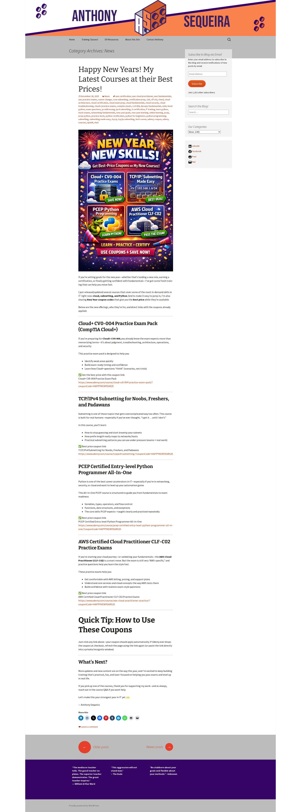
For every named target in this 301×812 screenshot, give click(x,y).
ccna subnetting (120, 99)
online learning (156, 112)
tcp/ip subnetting (126, 119)
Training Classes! (90, 39)
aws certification (123, 96)
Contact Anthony (155, 39)
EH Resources (112, 39)
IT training (150, 109)
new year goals (123, 112)
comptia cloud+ (124, 106)
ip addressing (108, 109)
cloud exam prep (117, 102)
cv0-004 (136, 106)
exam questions (93, 109)
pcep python (84, 116)
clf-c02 (154, 99)
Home (72, 39)
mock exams (84, 112)
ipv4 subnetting (123, 109)
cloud (161, 99)
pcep (166, 112)
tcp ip (114, 119)
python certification (115, 116)
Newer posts (158, 747)
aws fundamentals (162, 96)
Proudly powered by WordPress (84, 805)
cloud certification (99, 102)
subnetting (83, 119)
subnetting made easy (100, 119)
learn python (162, 109)
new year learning (140, 112)
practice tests (98, 116)
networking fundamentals (103, 112)
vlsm (96, 122)
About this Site (132, 39)
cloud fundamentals (135, 102)
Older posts (96, 747)
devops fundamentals (151, 106)
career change (105, 99)
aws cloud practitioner (142, 96)
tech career (141, 119)
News (107, 96)
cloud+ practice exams (105, 106)
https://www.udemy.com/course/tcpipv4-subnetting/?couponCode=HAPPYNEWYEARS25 (125, 453)
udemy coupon (154, 119)
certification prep (137, 99)
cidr (148, 99)
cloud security (152, 102)
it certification (138, 109)
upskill (90, 122)
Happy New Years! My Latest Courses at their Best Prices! (125, 79)
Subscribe (197, 83)
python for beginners (135, 116)
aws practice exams (87, 99)
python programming (156, 116)
